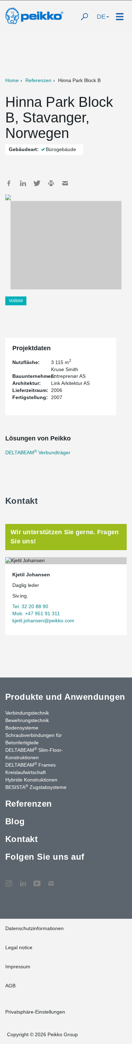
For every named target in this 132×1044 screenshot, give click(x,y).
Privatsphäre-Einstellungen (35, 1012)
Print (51, 183)
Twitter (36, 183)
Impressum (17, 966)
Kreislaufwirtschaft (25, 772)
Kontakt (21, 839)
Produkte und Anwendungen (65, 697)
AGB (10, 985)
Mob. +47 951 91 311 (36, 613)
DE (101, 16)
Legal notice (18, 947)
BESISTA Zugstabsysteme (36, 787)
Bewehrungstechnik (27, 720)
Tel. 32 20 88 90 (30, 606)
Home (12, 80)
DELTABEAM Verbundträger (37, 452)
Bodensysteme (21, 728)
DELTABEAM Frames (30, 764)
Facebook (8, 183)
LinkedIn (22, 183)
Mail (65, 183)
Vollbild (16, 300)
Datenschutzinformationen (34, 928)
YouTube (36, 879)
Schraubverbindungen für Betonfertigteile (33, 738)
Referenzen (38, 80)
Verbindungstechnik (27, 713)
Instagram (8, 879)
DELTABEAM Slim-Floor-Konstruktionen (34, 753)
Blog (15, 821)
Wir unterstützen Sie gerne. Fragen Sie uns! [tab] (65, 537)
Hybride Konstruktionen (31, 780)
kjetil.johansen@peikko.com (43, 620)
